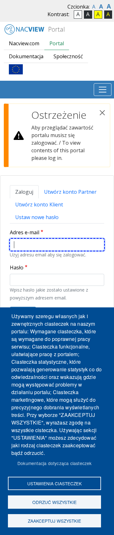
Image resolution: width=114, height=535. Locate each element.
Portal (56, 29)
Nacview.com (24, 43)
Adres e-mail (24, 232)
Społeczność (68, 56)
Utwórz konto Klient (39, 204)
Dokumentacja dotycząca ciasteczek (54, 463)
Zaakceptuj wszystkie (54, 521)
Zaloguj (24, 191)
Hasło (16, 267)
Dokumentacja (26, 56)
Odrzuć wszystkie (54, 502)
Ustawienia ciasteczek (54, 483)
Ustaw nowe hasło (37, 217)
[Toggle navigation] (102, 89)
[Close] (102, 113)
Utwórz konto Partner (70, 191)
